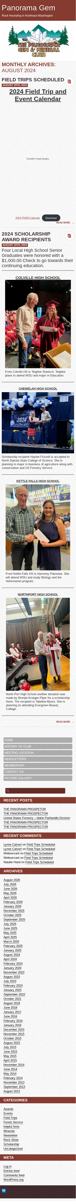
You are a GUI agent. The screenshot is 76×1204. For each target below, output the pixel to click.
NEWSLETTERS (15, 759)
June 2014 (10, 1069)
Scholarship (11, 1144)
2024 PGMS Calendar (28, 218)
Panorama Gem (28, 8)
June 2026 (10, 888)
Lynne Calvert (13, 844)
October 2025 (12, 915)
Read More (63, 222)
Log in (7, 1166)
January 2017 (12, 1012)
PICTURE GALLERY (18, 778)
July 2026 (10, 884)
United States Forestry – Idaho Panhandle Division (37, 818)
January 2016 (12, 1025)
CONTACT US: (14, 771)
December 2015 (14, 1029)
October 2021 (12, 998)
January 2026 (12, 906)
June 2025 (10, 928)
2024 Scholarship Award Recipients (26, 236)
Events (8, 1113)
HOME (8, 740)
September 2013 (14, 1086)
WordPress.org (13, 1179)
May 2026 (10, 893)
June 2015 (10, 1051)
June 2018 (10, 1007)
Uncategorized (13, 1148)
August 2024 (12, 954)
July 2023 (10, 981)
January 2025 (12, 950)
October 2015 (12, 1038)
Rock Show (11, 1139)
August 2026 (12, 880)
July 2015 (10, 1047)
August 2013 (12, 1091)
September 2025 (14, 919)
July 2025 (10, 924)
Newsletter (11, 1135)
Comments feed (14, 1175)
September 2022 (14, 994)
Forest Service (13, 1122)
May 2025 (10, 932)
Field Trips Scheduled (33, 79)
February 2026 (13, 902)
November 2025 (14, 910)
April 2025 (10, 937)
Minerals (9, 1131)
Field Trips (10, 1117)
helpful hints (11, 1126)
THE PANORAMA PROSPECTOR (26, 813)
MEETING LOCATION (19, 752)
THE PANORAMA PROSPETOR (25, 809)
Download (51, 218)
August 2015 (12, 1042)
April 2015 (10, 1060)
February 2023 (13, 985)
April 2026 (10, 897)
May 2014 (10, 1073)
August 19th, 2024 (15, 85)
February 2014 (13, 1078)
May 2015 (10, 1056)
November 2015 (14, 1034)
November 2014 (14, 1064)
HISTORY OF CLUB (17, 746)
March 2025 (11, 941)
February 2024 (13, 963)
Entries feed (11, 1170)
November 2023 (14, 972)
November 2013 (14, 1082)
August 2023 (12, 976)
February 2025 (13, 946)
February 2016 (13, 1020)
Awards (8, 1109)
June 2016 (10, 1016)
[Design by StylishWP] (3, 1191)
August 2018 (12, 1003)
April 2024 (10, 959)
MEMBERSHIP (14, 765)
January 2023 (12, 990)
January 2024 (12, 968)
